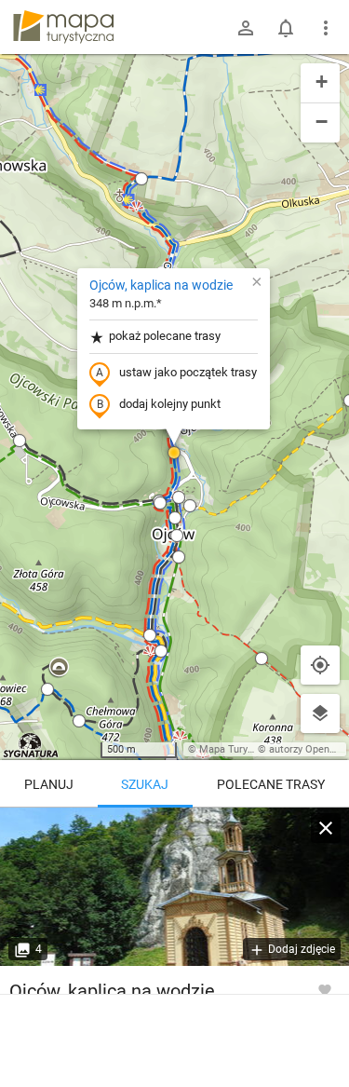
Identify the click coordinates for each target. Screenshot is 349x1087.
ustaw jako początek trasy (188, 372)
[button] (19, 440)
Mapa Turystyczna (241, 749)
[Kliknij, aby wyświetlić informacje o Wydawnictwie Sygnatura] (31, 745)
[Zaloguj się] (246, 28)
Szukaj (144, 784)
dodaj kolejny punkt (170, 404)
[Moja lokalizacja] (320, 665)
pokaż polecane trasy (165, 336)
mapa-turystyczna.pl (63, 27)
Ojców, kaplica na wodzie (161, 285)
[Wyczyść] (326, 828)
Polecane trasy (271, 784)
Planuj (49, 784)
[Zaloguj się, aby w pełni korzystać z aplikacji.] (325, 989)
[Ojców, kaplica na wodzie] (174, 887)
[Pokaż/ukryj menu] (326, 28)
